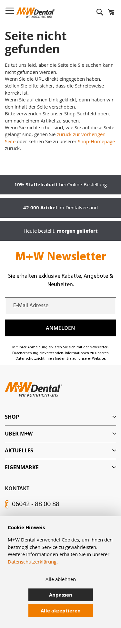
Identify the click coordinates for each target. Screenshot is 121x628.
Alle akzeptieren (61, 610)
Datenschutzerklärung (32, 561)
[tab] (60, 417)
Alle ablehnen (60, 579)
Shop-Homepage (96, 141)
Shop (12, 416)
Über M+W (19, 433)
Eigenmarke (22, 467)
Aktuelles (19, 450)
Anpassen (60, 594)
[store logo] (35, 12)
